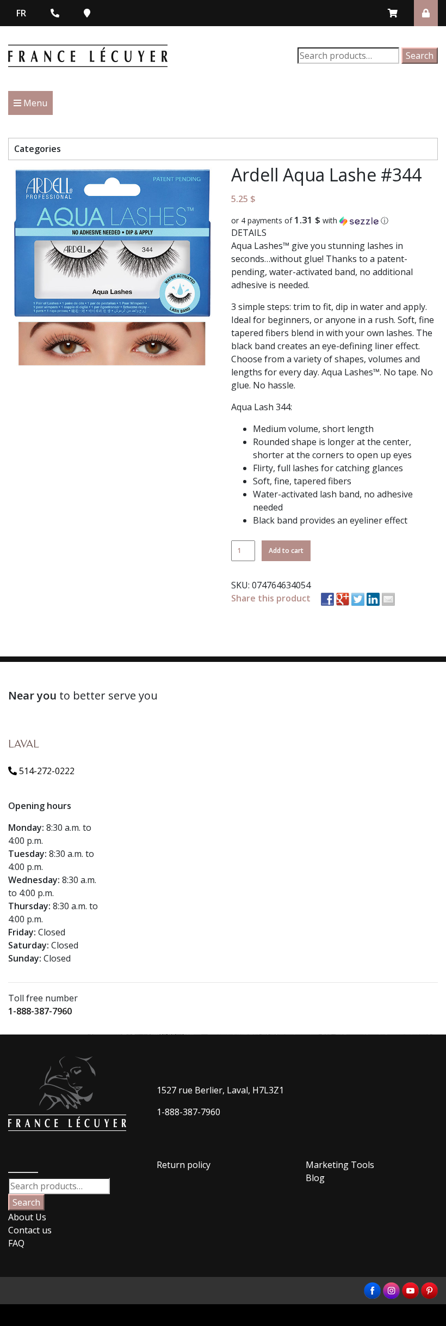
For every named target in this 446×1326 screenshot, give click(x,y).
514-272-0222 (46, 771)
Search (419, 56)
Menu (34, 103)
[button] (334, 220)
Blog (315, 1178)
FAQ (16, 1243)
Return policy (183, 1165)
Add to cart (286, 550)
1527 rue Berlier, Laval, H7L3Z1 (220, 1090)
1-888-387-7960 (40, 1011)
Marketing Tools (340, 1165)
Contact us (30, 1230)
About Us (27, 1217)
